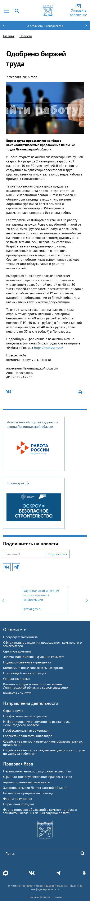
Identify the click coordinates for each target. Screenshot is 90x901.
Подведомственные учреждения (27, 662)
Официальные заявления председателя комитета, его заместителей (42, 644)
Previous (3, 600)
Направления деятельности (30, 703)
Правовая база (18, 764)
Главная (8, 36)
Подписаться (57, 554)
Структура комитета (17, 651)
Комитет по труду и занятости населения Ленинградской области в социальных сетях (35, 686)
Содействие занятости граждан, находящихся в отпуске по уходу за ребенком (44, 752)
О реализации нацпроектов (45, 26)
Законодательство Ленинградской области (34, 787)
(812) (10, 377)
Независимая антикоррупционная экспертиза (37, 771)
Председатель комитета (20, 637)
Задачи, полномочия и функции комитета (33, 657)
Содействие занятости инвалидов (27, 736)
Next (87, 600)
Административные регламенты (26, 782)
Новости (25, 36)
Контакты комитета (17, 693)
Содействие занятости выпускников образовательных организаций (42, 743)
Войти (58, 897)
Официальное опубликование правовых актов (37, 777)
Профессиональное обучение (25, 716)
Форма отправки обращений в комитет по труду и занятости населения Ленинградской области (40, 811)
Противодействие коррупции (24, 673)
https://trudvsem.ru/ (48, 348)
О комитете (14, 630)
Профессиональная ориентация (26, 730)
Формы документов (17, 798)
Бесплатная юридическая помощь (28, 793)
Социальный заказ (16, 678)
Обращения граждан (18, 804)
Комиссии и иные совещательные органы (33, 668)
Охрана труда (13, 710)
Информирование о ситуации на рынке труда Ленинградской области (37, 723)
